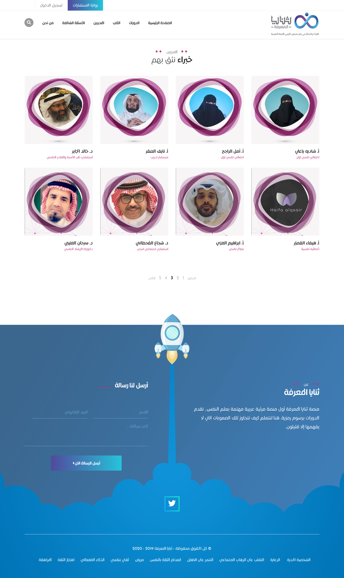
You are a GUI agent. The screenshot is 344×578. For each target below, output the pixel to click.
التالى (151, 278)
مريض (139, 560)
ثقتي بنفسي (120, 560)
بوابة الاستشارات (85, 5)
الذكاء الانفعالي (93, 560)
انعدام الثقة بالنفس (165, 560)
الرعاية (275, 560)
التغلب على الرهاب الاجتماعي (241, 560)
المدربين (98, 22)
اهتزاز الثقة (66, 560)
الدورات (134, 22)
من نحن (48, 22)
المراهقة (45, 560)
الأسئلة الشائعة (73, 22)
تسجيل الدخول (51, 5)
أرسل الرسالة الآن (87, 463)
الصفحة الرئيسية (160, 22)
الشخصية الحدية (298, 560)
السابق (192, 278)
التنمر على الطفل (200, 560)
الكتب (116, 22)
